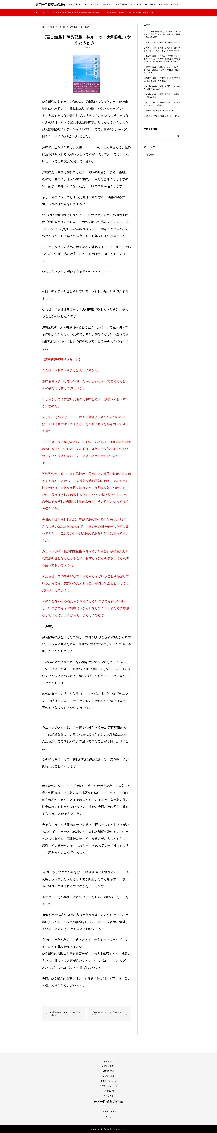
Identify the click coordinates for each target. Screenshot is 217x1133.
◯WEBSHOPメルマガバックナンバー (158, 111)
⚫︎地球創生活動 (74, 4)
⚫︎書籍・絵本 (106, 4)
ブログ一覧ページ (108, 1081)
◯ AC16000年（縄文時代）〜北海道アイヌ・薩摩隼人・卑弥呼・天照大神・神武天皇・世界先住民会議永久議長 (162, 34)
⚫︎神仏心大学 (149, 4)
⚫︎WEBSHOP (135, 4)
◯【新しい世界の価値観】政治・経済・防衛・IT (162, 117)
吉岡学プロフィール (108, 1086)
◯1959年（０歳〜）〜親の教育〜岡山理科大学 (162, 42)
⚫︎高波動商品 (121, 4)
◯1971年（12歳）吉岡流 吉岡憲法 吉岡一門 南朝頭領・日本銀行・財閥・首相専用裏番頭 (162, 49)
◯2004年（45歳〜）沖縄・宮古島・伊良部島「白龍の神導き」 (66, 27)
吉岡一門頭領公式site (50, 4)
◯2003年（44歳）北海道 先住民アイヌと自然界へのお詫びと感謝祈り (162, 87)
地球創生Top (108, 1091)
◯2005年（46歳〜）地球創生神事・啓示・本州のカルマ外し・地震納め (162, 104)
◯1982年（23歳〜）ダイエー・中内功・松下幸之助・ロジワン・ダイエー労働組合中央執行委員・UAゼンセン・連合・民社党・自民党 (162, 59)
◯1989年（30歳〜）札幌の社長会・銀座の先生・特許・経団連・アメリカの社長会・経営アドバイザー (162, 70)
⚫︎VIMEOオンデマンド (168, 4)
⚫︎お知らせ (108, 1061)
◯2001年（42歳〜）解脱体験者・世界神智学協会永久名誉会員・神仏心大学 (162, 79)
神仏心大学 (108, 1096)
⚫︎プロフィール (91, 4)
